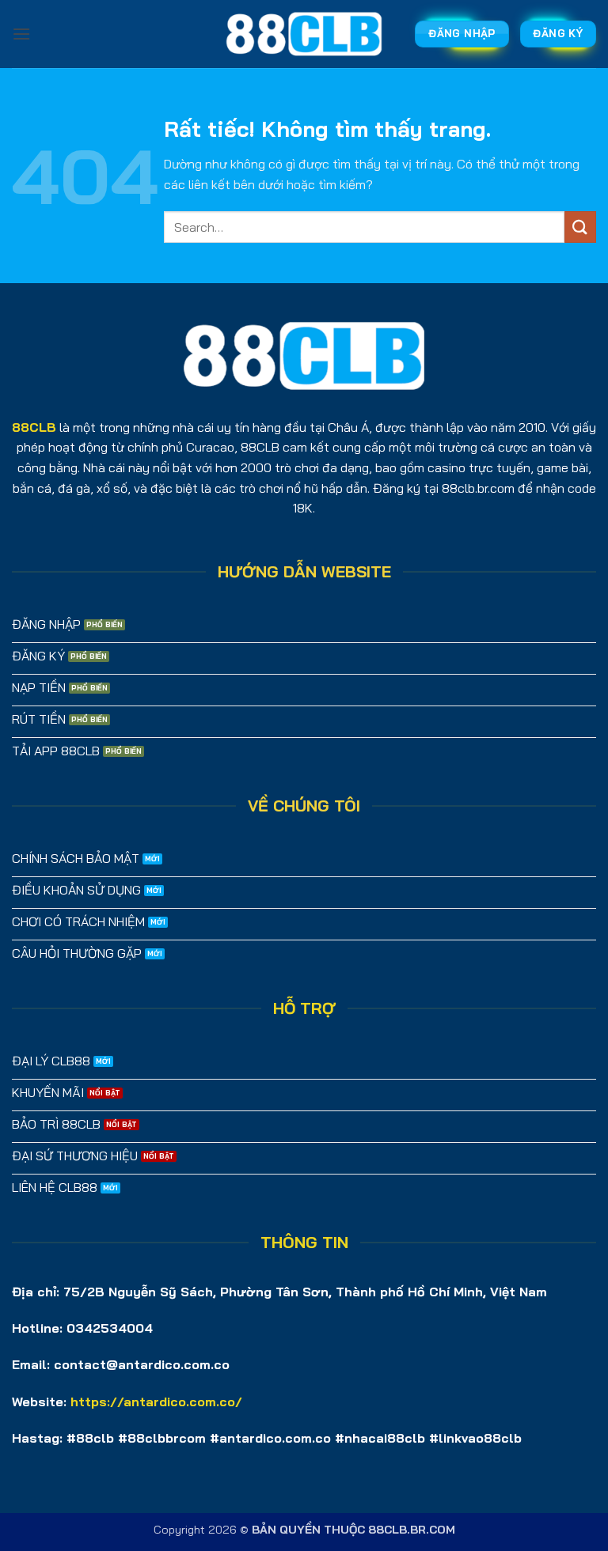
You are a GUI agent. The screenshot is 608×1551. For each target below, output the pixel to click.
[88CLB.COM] (304, 34)
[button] (21, 33)
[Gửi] (580, 226)
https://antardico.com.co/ (156, 1401)
